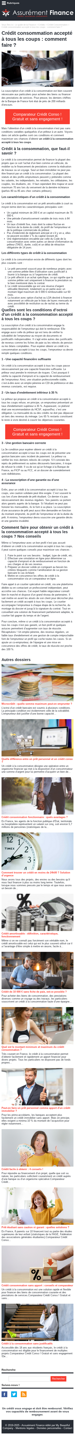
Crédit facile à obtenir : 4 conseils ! (22, 1169)
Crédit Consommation (57, 25)
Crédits (41, 25)
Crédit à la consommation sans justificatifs (27, 1343)
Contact (68, 1428)
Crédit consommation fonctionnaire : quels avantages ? (35, 817)
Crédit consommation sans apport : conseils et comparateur (37, 1285)
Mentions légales (25, 1428)
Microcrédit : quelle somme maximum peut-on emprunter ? (37, 703)
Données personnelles (49, 1428)
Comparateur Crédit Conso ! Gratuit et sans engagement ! (37, 116)
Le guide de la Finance (25, 25)
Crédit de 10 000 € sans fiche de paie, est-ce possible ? (34, 991)
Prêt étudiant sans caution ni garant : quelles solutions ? (35, 1227)
